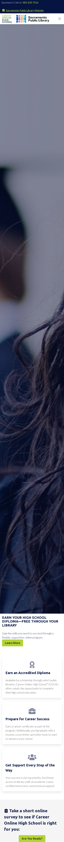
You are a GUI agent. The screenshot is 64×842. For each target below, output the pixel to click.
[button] (59, 18)
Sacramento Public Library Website (24, 10)
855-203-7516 (30, 2)
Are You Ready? (32, 838)
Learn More (12, 642)
